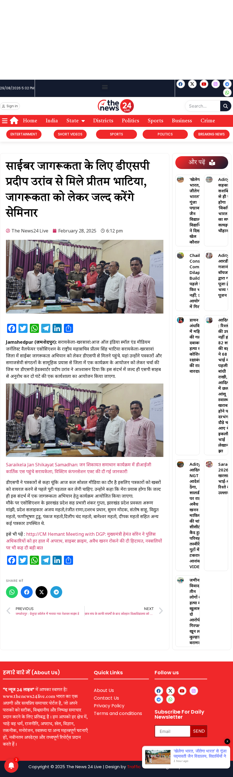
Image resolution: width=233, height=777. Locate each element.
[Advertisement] (116, 40)
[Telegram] (56, 592)
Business (182, 120)
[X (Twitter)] (41, 592)
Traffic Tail (138, 767)
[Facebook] (180, 84)
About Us (104, 690)
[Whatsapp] (227, 92)
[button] (105, 87)
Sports (155, 120)
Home (30, 120)
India (52, 120)
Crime (208, 120)
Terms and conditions (118, 713)
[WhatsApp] (12, 592)
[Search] (225, 106)
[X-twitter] (192, 84)
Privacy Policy (109, 705)
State (72, 120)
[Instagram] (215, 84)
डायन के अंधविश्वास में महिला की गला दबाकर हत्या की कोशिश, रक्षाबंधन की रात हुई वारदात (199, 345)
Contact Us (106, 698)
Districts (103, 120)
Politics (130, 120)
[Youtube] (204, 84)
